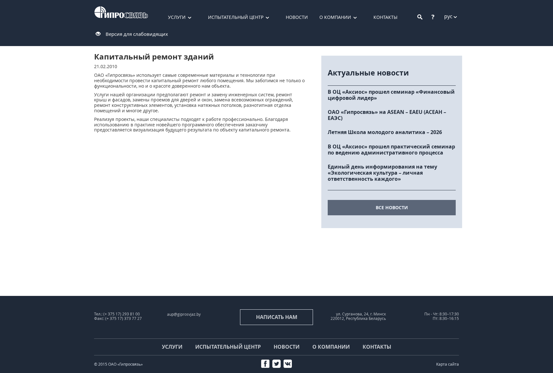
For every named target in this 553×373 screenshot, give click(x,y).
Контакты (385, 17)
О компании (335, 17)
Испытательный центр (235, 17)
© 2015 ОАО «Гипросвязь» (118, 364)
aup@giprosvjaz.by (184, 314)
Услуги (177, 17)
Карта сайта (447, 364)
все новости (392, 207)
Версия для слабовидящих (137, 34)
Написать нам (276, 317)
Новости (297, 17)
